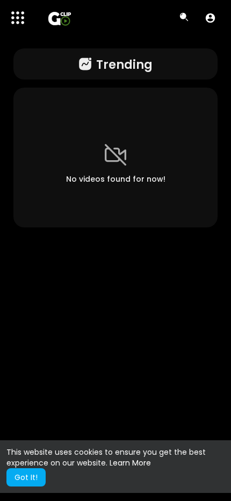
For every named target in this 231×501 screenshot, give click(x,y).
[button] (210, 17)
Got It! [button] (26, 477)
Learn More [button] (130, 462)
